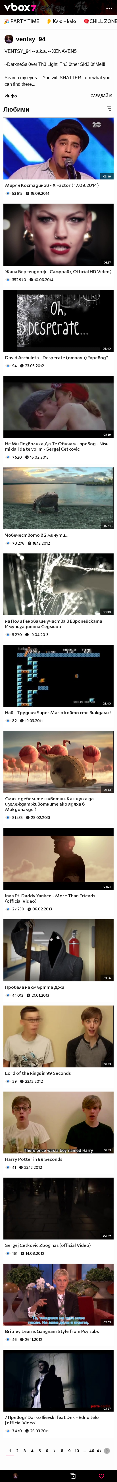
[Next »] (107, 1451)
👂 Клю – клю (61, 21)
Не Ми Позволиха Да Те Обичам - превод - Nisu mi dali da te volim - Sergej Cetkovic (56, 446)
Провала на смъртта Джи (34, 987)
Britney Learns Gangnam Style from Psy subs (52, 1331)
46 (91, 1450)
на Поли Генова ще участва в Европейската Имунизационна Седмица (53, 623)
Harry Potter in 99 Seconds (33, 1159)
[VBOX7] (20, 8)
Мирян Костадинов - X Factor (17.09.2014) (52, 185)
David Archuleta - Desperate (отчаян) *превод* (56, 357)
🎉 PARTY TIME (21, 21)
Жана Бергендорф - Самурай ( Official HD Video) (58, 271)
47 (99, 1450)
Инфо (11, 95)
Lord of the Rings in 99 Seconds (38, 1073)
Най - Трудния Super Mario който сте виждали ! (58, 712)
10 (77, 1450)
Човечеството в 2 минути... (36, 535)
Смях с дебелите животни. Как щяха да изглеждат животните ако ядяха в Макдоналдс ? (49, 804)
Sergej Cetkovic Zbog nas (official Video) (48, 1245)
